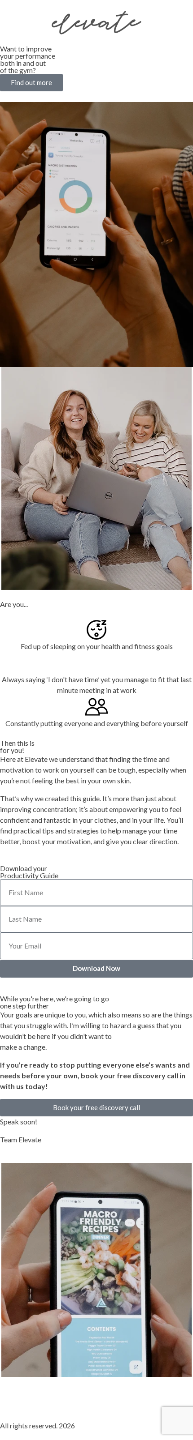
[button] (31, 82)
